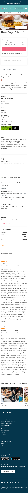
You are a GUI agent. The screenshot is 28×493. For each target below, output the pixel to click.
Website (3, 35)
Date (11, 42)
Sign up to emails (8, 471)
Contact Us (3, 432)
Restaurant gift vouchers (6, 420)
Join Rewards (18, 8)
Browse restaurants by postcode (8, 421)
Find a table (14, 49)
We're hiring (3, 434)
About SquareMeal (5, 430)
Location (9, 69)
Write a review (6, 223)
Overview (3, 69)
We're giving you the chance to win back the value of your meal (14, 2)
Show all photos (21, 27)
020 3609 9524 (5, 185)
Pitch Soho (4, 405)
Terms (2, 436)
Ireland (2, 443)
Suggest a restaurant (5, 425)
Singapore (3, 445)
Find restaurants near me (6, 423)
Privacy (2, 437)
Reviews (14, 69)
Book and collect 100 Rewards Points (13, 53)
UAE (1, 446)
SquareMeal (6, 8)
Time (22, 42)
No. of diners (4, 42)
